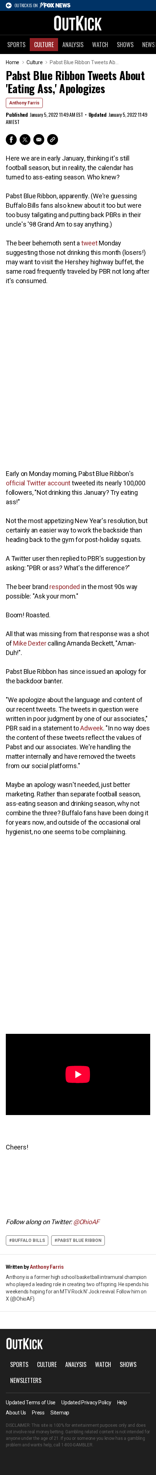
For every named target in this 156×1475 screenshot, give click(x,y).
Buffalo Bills (28, 1240)
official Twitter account (38, 483)
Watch (100, 44)
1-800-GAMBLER (77, 1444)
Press (38, 1413)
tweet (89, 243)
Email (38, 139)
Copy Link (52, 139)
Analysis (72, 44)
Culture (44, 44)
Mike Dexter (29, 643)
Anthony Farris (24, 102)
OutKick (78, 22)
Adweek (91, 728)
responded (64, 587)
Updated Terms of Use (31, 1402)
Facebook (11, 139)
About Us (16, 1413)
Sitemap (59, 1413)
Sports (16, 44)
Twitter (25, 139)
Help (122, 1402)
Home (12, 62)
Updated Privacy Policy (86, 1402)
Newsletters (25, 1380)
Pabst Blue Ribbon (79, 1240)
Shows (125, 44)
